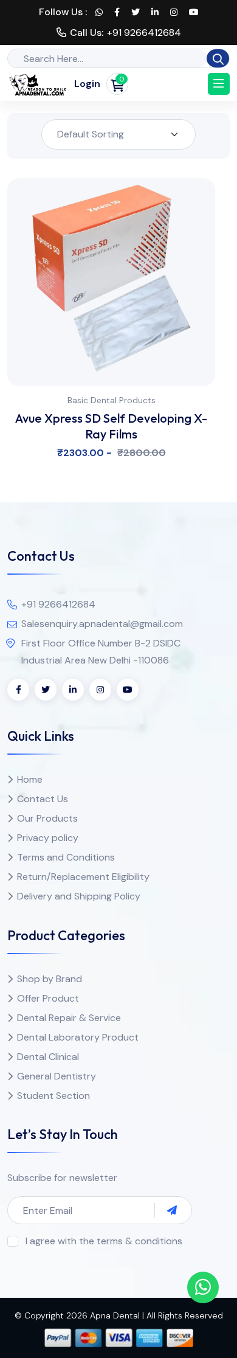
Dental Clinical (48, 1056)
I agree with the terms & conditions (104, 1241)
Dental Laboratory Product (78, 1037)
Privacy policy (47, 837)
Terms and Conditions (66, 857)
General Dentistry (56, 1076)
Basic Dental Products (111, 400)
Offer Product (48, 998)
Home (30, 779)
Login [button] (87, 83)
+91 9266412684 (144, 32)
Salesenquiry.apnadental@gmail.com (102, 623)
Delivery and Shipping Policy (78, 896)
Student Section (53, 1095)
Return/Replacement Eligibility (83, 876)
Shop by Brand (49, 978)
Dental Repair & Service (69, 1017)
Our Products (47, 818)
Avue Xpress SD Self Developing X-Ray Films (111, 426)
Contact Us (42, 798)
